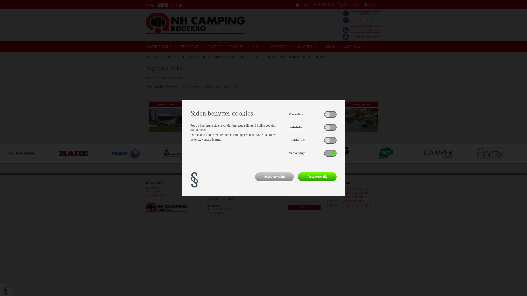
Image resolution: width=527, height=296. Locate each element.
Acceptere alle (317, 176)
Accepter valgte (274, 176)
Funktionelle (297, 140)
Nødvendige (296, 153)
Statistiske (295, 127)
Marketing (295, 114)
